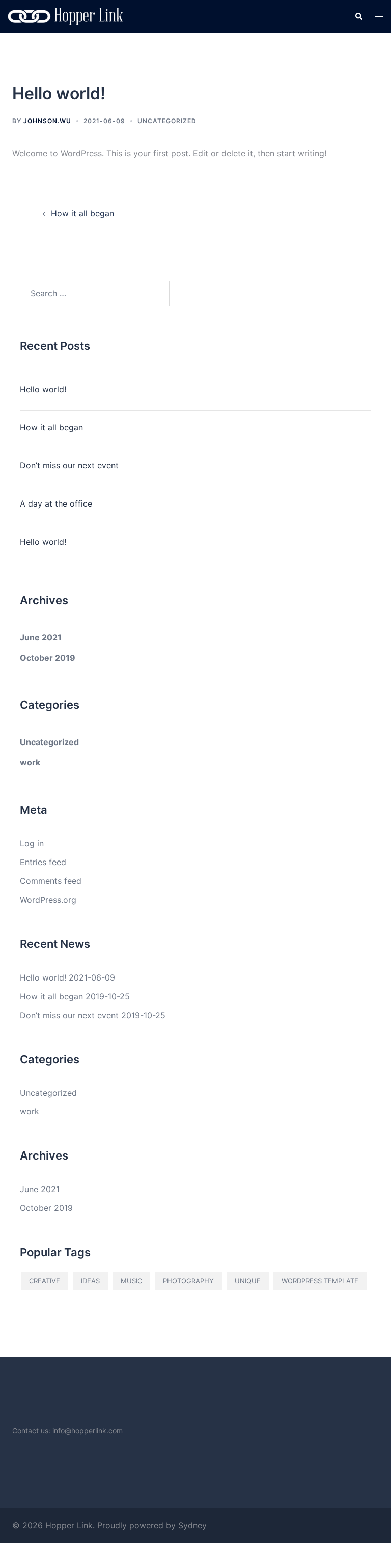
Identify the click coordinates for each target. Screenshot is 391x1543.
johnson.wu (47, 121)
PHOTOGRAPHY (188, 1281)
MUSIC (131, 1281)
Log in (32, 843)
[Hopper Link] (65, 16)
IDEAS (90, 1281)
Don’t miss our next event (69, 465)
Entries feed (43, 862)
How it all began (82, 213)
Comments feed (50, 881)
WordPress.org (48, 900)
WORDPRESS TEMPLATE (320, 1281)
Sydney (192, 1525)
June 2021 (41, 637)
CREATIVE (44, 1281)
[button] (358, 17)
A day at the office (56, 503)
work (30, 762)
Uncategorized (167, 121)
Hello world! (43, 389)
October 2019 (47, 657)
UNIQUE (248, 1281)
